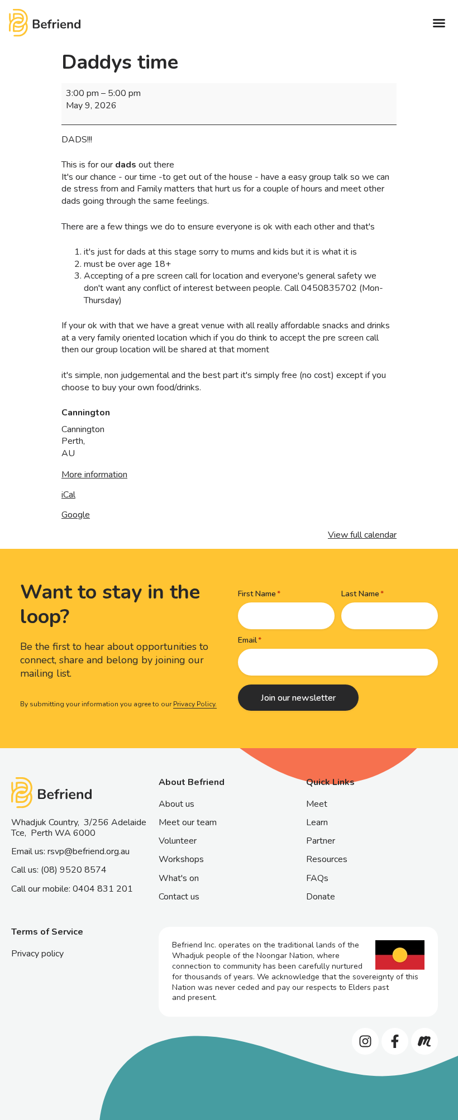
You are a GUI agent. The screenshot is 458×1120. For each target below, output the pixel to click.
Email (247, 640)
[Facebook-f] (394, 1041)
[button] (439, 23)
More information (94, 474)
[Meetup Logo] (424, 1041)
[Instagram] (365, 1041)
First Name (257, 593)
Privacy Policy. (195, 704)
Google (75, 515)
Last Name (360, 593)
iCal (68, 495)
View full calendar (362, 535)
